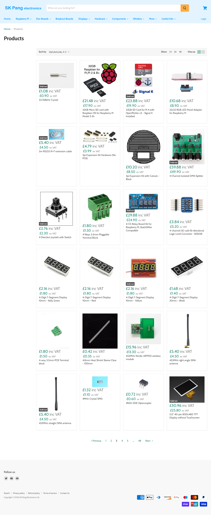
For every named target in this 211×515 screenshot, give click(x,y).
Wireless (138, 18)
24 (170, 51)
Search (7, 493)
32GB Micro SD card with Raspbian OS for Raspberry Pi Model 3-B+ (97, 113)
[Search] (185, 8)
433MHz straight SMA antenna (55, 423)
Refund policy (34, 493)
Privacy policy (19, 493)
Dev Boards (42, 18)
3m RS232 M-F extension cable (55, 151)
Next (148, 440)
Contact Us (64, 493)
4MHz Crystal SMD (92, 398)
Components (119, 18)
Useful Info (168, 18)
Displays (83, 18)
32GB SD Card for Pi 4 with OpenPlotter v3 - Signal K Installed (140, 113)
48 (180, 51)
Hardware (100, 18)
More (152, 18)
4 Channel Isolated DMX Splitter (186, 175)
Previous (96, 440)
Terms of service (50, 493)
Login (203, 18)
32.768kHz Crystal (48, 99)
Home (7, 18)
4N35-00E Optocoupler (138, 403)
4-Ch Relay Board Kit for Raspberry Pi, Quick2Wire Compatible (139, 227)
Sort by (42, 52)
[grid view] (199, 51)
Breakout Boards (64, 18)
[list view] (203, 51)
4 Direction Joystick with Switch (55, 237)
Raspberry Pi (23, 18)
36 (175, 51)
